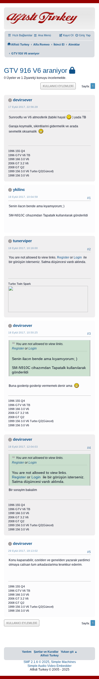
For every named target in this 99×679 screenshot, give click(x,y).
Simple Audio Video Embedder (49, 666)
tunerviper (22, 241)
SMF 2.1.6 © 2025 (36, 662)
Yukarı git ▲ (69, 651)
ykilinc (19, 190)
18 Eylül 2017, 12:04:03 (23, 446)
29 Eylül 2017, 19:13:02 (23, 550)
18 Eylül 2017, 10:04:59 (23, 196)
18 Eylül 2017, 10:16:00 (23, 248)
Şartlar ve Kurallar (46, 651)
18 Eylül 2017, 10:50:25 (23, 332)
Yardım (26, 651)
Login (78, 257)
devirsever (22, 100)
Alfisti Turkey (49, 655)
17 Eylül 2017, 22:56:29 (23, 106)
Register (63, 257)
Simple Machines (63, 662)
